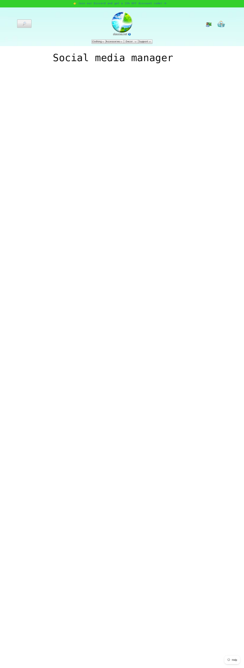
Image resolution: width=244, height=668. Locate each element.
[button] (24, 23)
